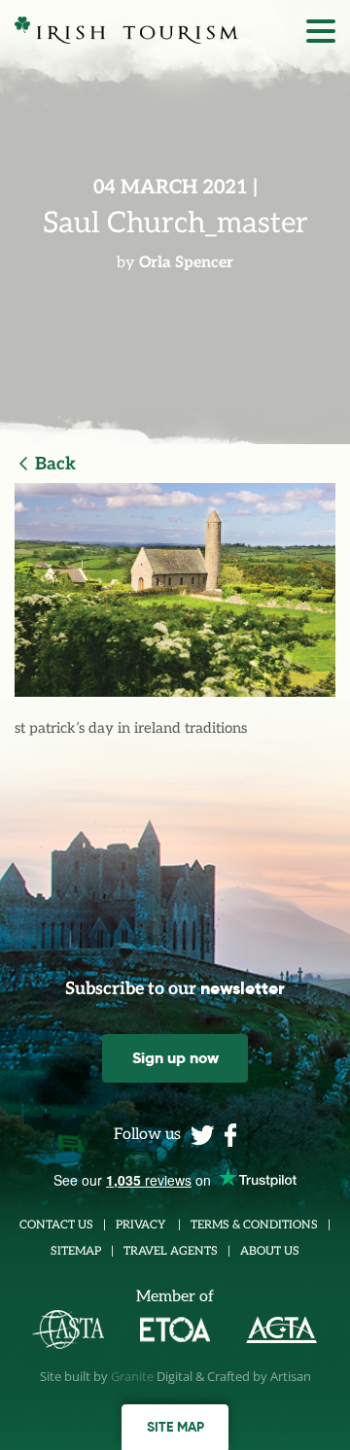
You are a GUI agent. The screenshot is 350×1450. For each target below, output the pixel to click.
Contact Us (56, 1225)
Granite (132, 1376)
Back (55, 464)
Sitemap (76, 1251)
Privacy (142, 1225)
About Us (269, 1251)
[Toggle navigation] (320, 35)
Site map (175, 1426)
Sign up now (175, 1058)
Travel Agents (170, 1251)
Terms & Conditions (254, 1225)
